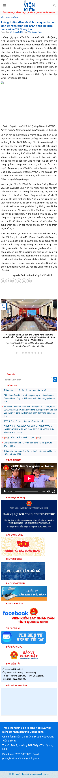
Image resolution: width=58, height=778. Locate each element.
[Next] (56, 323)
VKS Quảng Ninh (35, 32)
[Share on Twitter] (13, 280)
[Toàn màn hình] (53, 491)
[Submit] (55, 379)
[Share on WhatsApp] (3, 280)
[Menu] (4, 5)
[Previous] (2, 323)
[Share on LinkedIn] (29, 280)
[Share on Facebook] (8, 280)
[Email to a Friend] (19, 280)
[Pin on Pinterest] (24, 280)
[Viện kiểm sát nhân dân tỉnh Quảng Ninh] (29, 5)
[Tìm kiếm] (54, 5)
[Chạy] (4, 491)
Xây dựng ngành (9, 17)
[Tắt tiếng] (48, 491)
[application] (29, 478)
